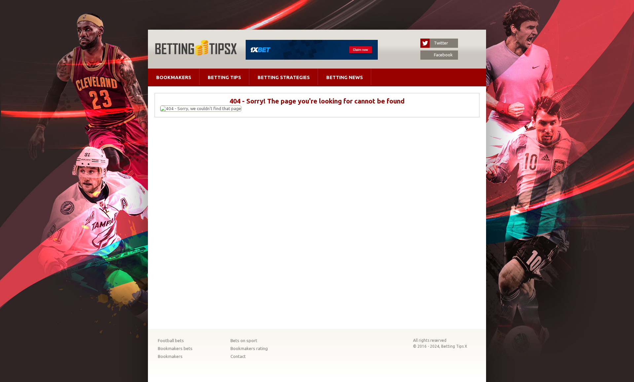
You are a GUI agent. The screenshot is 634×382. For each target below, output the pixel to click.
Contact (238, 356)
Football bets (171, 340)
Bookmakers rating (249, 348)
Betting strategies (284, 77)
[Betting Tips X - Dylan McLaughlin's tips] (196, 53)
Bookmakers (173, 77)
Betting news (344, 77)
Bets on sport (243, 340)
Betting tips (224, 77)
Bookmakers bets (175, 348)
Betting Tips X (454, 346)
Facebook (443, 54)
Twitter (441, 43)
